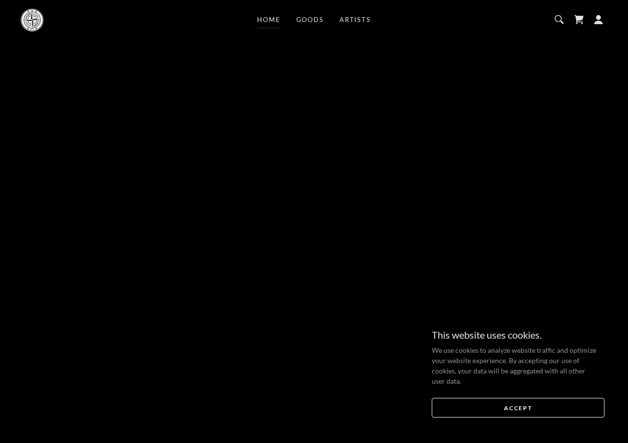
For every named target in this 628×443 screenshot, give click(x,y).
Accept (518, 408)
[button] (598, 19)
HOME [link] (268, 20)
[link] (32, 19)
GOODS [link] (310, 20)
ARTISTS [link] (355, 20)
